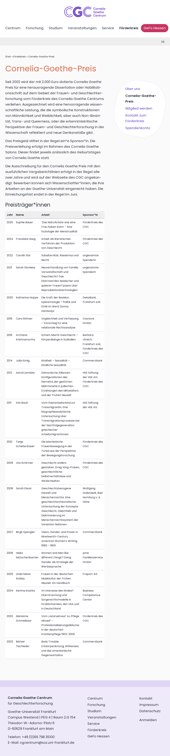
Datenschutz (150, 711)
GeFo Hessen (155, 28)
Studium (56, 28)
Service (108, 28)
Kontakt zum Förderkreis (135, 118)
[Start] (85, 16)
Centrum (12, 28)
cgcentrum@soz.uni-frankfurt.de (47, 742)
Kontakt (145, 698)
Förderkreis (128, 28)
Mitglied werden (138, 108)
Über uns (132, 88)
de (163, 42)
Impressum (149, 704)
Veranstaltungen (82, 28)
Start (8, 56)
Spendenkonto (137, 128)
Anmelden (148, 720)
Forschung (34, 28)
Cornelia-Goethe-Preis (140, 98)
